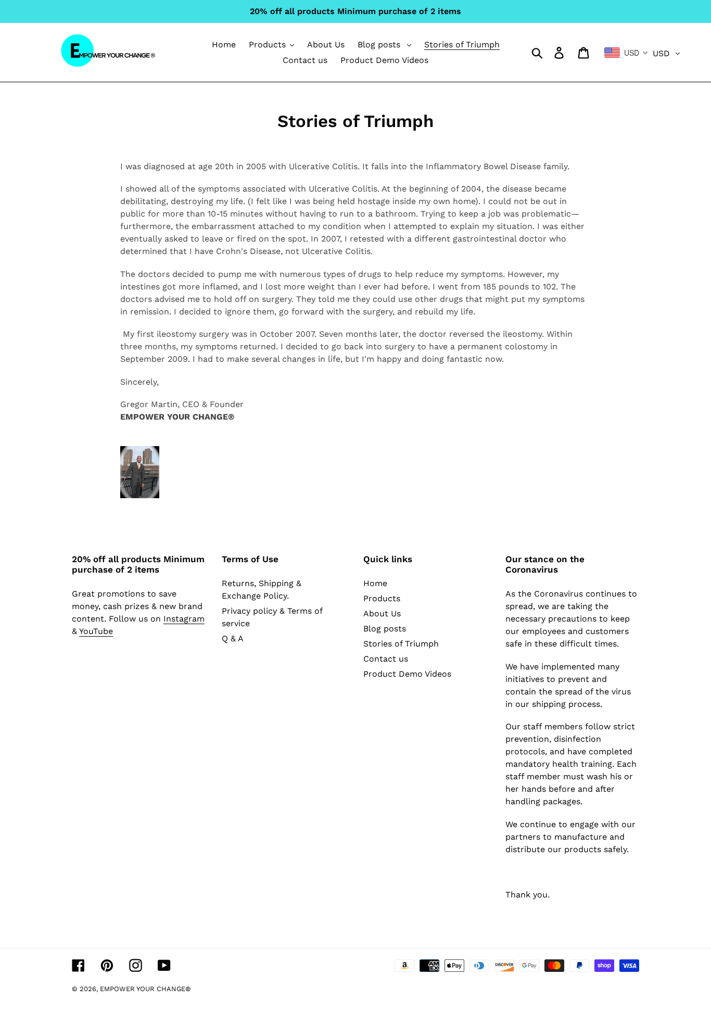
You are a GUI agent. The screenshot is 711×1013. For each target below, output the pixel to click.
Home (375, 583)
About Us (382, 613)
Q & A (233, 638)
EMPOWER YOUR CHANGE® (145, 989)
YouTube (96, 631)
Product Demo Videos (407, 674)
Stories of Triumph (401, 644)
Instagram (184, 619)
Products (381, 598)
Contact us (385, 659)
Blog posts (384, 629)
